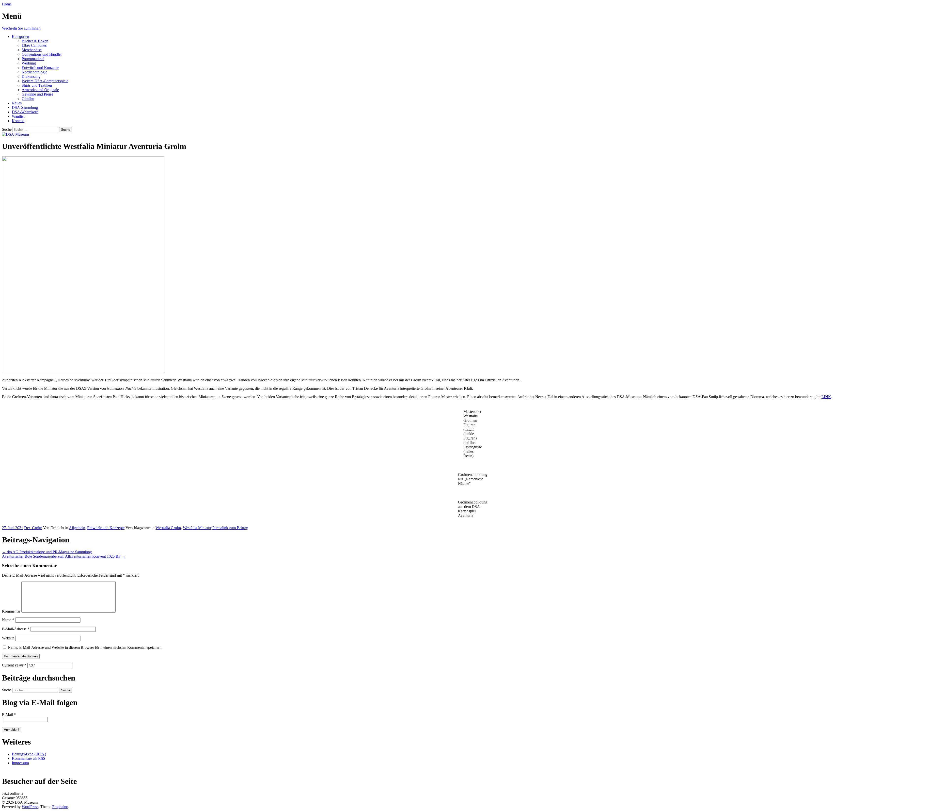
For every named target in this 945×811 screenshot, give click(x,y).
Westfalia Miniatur (197, 528)
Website (8, 638)
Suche (7, 129)
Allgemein (77, 528)
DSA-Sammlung (25, 107)
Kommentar (11, 611)
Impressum (20, 763)
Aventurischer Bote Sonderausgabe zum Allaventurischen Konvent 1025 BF (64, 556)
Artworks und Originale (40, 90)
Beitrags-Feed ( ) (29, 754)
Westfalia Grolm (168, 528)
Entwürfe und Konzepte (40, 67)
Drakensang (31, 76)
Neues (17, 103)
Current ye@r (14, 665)
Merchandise (32, 50)
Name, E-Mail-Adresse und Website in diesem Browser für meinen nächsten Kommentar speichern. (85, 647)
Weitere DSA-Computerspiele (45, 81)
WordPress (30, 807)
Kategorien (20, 36)
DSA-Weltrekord (25, 112)
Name (8, 620)
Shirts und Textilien (37, 85)
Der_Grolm (33, 528)
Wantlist (18, 116)
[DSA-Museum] (15, 134)
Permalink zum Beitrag (230, 528)
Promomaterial (33, 59)
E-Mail (9, 715)
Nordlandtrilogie (34, 72)
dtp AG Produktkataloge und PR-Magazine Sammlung (47, 552)
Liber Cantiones (34, 45)
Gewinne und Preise (37, 94)
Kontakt (18, 121)
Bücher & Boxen (35, 41)
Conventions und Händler (42, 54)
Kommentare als (28, 758)
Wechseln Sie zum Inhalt (21, 28)
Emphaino (60, 807)
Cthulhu (28, 99)
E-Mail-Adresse (16, 629)
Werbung (29, 63)
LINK (826, 397)
